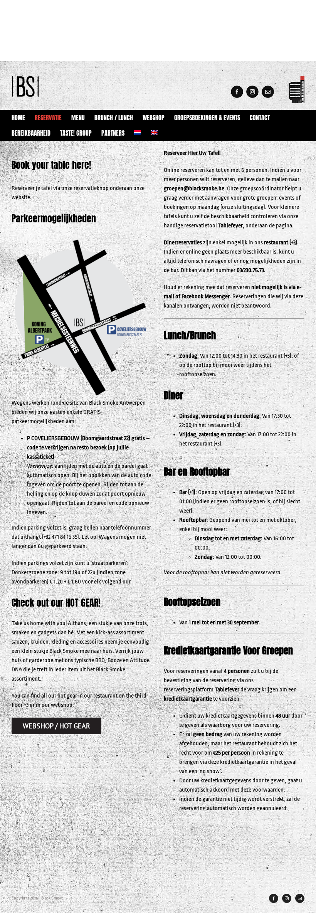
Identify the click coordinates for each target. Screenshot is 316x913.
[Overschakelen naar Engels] (154, 133)
